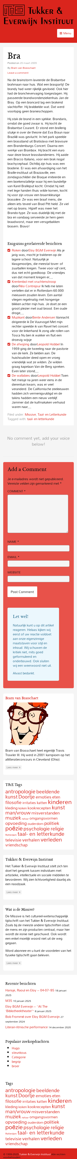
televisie (13, 840)
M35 (8, 1000)
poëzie (14, 828)
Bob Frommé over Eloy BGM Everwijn (32, 1016)
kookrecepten (39, 808)
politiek (51, 823)
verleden (51, 839)
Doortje (26, 797)
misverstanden (45, 813)
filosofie (13, 802)
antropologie (20, 791)
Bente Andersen (43, 317)
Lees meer (12, 767)
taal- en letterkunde (40, 419)
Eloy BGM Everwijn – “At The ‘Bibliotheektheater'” (26, 1008)
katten (42, 802)
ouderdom (35, 823)
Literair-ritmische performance (26, 1027)
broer (15, 1066)
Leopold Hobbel (48, 344)
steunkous (19, 1052)
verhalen (31, 839)
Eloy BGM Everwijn (42, 250)
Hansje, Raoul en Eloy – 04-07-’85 (29, 990)
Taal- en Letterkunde (52, 414)
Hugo (16, 1048)
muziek (13, 818)
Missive (30, 414)
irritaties (29, 802)
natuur (25, 818)
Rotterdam (11, 835)
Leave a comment (17, 73)
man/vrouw (18, 812)
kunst (58, 807)
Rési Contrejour (30, 286)
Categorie (19, 1057)
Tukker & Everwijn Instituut (38, 15)
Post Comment (22, 591)
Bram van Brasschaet (23, 68)
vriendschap (16, 845)
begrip (16, 1061)
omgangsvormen (44, 818)
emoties (43, 797)
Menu (67, 33)
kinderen (60, 802)
